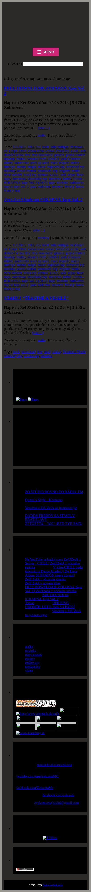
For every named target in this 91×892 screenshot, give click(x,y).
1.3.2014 (19, 147)
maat (54, 163)
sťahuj (56, 352)
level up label (39, 163)
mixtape (9, 167)
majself (64, 163)
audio (42, 135)
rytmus (43, 175)
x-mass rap (31, 356)
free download (42, 155)
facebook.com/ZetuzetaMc (34, 788)
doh (83, 151)
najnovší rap (55, 167)
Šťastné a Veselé (74, 352)
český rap (62, 151)
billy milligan (59, 147)
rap (55, 171)
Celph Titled (17, 151)
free (27, 155)
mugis (31, 167)
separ (71, 175)
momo (21, 167)
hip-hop (9, 159)
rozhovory (32, 662)
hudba (21, 159)
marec (75, 163)
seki (63, 175)
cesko (50, 151)
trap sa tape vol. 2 (16, 186)
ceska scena (36, 151)
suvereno (55, 179)
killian (8, 163)
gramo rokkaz (75, 155)
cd (5, 151)
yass (33, 186)
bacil (45, 147)
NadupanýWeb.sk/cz (53, 885)
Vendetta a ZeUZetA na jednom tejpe (51, 508)
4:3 (38, 147)
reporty (30, 658)
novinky (9, 171)
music (42, 167)
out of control (26, 171)
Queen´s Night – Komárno (43, 500)
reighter (64, 171)
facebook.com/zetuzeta (58, 795)
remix (76, 171)
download (28, 352)
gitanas (59, 155)
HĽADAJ (15, 64)
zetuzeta (57, 186)
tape (52, 182)
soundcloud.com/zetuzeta (54, 765)
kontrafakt (21, 163)
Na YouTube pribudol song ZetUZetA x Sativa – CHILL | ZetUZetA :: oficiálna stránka (53, 563)
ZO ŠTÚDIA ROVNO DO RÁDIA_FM (54, 492)
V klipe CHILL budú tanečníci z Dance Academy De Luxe (54, 569)
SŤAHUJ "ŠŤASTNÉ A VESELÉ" (36, 298)
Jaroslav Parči (36, 159)
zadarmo (44, 186)
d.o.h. (75, 151)
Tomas (29, 603)
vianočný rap (13, 356)
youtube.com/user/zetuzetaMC (37, 776)
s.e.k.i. (54, 175)
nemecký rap (75, 167)
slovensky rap (37, 179)
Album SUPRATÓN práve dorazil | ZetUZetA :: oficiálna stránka (50, 577)
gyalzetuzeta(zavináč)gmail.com (56, 802)
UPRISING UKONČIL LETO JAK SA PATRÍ (50, 605)
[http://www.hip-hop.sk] (46, 706)
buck (16, 352)
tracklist (62, 182)
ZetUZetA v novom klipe (42, 583)
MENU (45, 52)
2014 (30, 147)
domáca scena (13, 155)
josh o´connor (70, 159)
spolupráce (32, 666)
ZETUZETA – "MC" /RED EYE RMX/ (53, 523)
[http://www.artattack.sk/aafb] (37, 713)
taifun (67, 179)
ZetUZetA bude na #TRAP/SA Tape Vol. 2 (43, 199)
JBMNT (53, 159)
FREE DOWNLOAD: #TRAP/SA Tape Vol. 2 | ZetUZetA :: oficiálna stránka (53, 589)
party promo (33, 654)
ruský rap (29, 175)
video (29, 670)
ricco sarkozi (13, 175)
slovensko (19, 179)
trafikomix (76, 182)
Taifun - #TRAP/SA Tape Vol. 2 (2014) (44, 180)
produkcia (44, 171)
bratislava (77, 147)
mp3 (47, 352)
